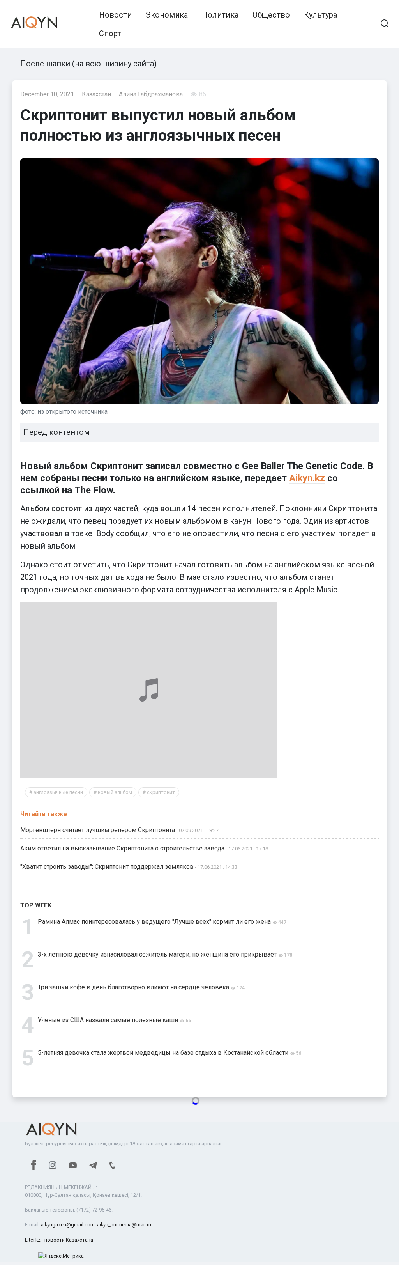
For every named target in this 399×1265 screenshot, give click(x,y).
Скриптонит (161, 792)
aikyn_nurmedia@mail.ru (124, 1225)
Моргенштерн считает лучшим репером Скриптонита (97, 830)
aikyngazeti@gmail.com (68, 1225)
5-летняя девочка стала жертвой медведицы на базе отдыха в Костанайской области (163, 1052)
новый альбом (115, 792)
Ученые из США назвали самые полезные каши (108, 1020)
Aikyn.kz (307, 478)
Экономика (167, 14)
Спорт (110, 33)
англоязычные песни (58, 792)
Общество (271, 14)
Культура (320, 14)
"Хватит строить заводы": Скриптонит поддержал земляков (107, 866)
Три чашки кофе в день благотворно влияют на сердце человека (133, 987)
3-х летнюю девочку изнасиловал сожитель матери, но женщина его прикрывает (157, 954)
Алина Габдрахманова (151, 94)
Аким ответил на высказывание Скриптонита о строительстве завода (122, 848)
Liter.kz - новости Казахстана (59, 1240)
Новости (115, 14)
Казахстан (96, 94)
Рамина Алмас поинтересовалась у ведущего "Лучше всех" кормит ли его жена (154, 921)
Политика (220, 14)
